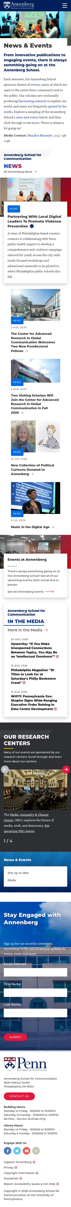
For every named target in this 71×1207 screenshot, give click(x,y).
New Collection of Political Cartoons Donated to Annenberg (32, 470)
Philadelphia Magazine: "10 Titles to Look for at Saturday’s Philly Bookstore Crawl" (33, 676)
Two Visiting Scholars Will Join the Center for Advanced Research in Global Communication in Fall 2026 (35, 404)
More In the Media (25, 630)
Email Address (15, 964)
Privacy (9, 1167)
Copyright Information (19, 1173)
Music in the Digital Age (30, 527)
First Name (12, 984)
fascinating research (33, 101)
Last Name (12, 1004)
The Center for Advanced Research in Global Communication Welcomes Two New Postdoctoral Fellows (33, 342)
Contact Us (19, 1096)
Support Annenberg (18, 1162)
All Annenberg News (18, 171)
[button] (5, 769)
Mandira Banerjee (39, 135)
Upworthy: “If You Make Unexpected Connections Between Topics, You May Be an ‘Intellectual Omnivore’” (34, 650)
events (35, 84)
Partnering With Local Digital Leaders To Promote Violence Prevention (34, 221)
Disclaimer (11, 1178)
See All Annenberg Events (26, 591)
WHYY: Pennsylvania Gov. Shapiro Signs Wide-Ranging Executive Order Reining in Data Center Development (34, 703)
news (19, 117)
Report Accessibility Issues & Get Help (29, 1184)
